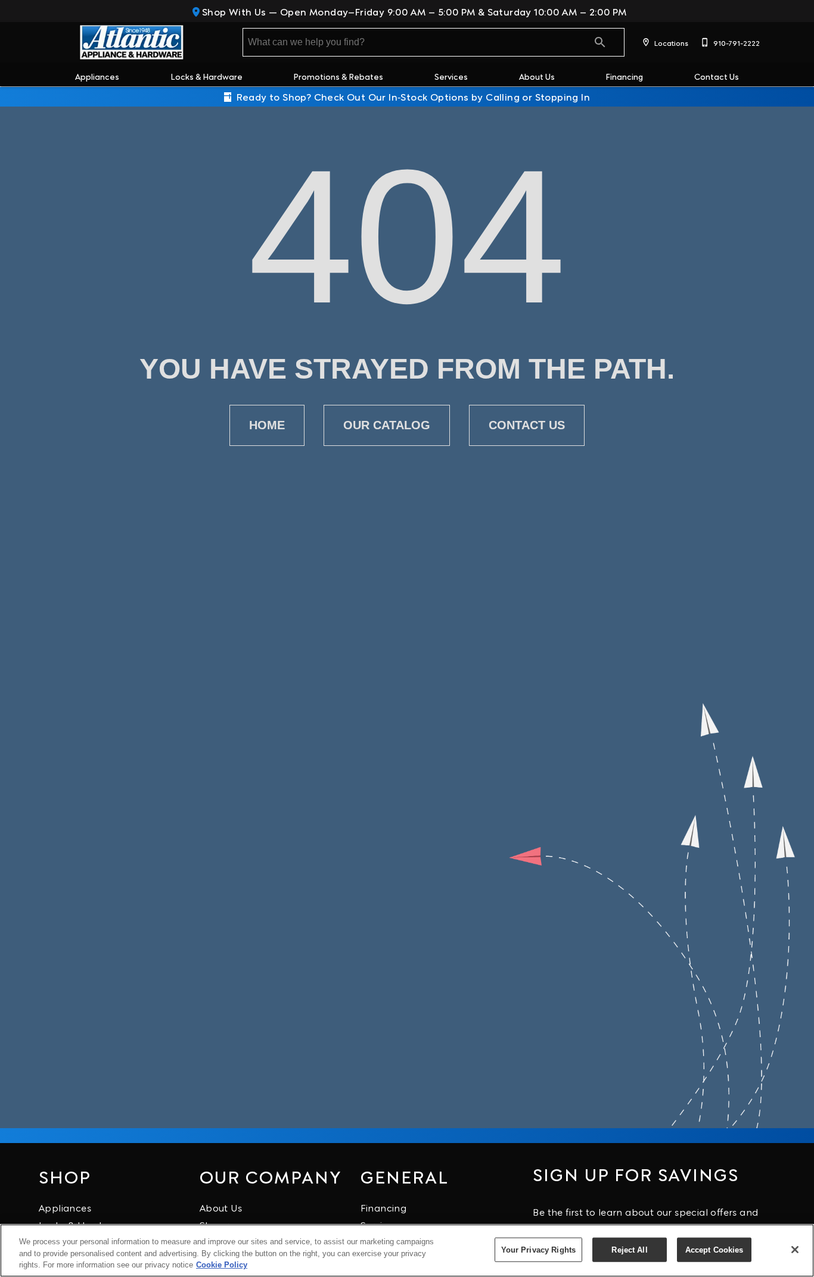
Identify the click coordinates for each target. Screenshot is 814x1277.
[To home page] (131, 42)
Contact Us (716, 76)
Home (267, 425)
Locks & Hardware (206, 76)
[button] (646, 42)
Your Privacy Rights (538, 1249)
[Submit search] (600, 42)
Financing (624, 76)
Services (451, 76)
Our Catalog (386, 425)
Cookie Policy (221, 1264)
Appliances (97, 76)
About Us (537, 76)
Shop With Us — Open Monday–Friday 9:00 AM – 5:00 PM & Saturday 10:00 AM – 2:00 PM (413, 11)
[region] (407, 1250)
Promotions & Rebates (338, 76)
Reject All (629, 1249)
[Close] (795, 1250)
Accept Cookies (714, 1249)
